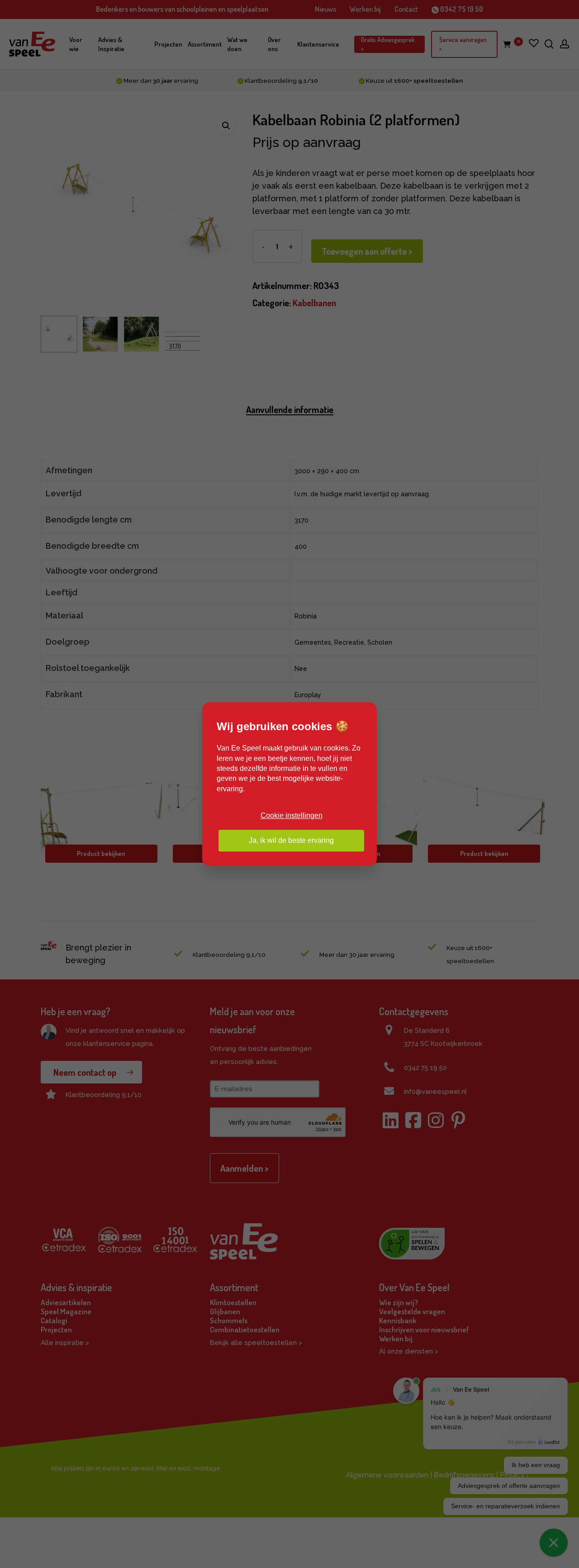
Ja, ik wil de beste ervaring (291, 840)
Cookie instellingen (292, 815)
